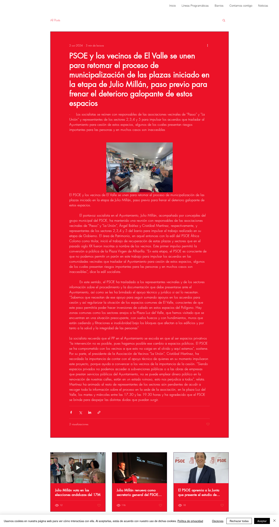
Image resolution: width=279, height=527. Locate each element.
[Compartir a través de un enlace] (99, 412)
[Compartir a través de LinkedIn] (89, 412)
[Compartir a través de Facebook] (71, 412)
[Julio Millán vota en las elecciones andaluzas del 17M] (77, 467)
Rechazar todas (239, 521)
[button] (224, 20)
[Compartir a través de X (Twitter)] (80, 412)
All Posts (55, 20)
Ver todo (224, 445)
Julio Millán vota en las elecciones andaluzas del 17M (77, 492)
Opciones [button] (217, 521)
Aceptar (262, 521)
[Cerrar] (274, 521)
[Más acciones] (207, 45)
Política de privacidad (190, 521)
